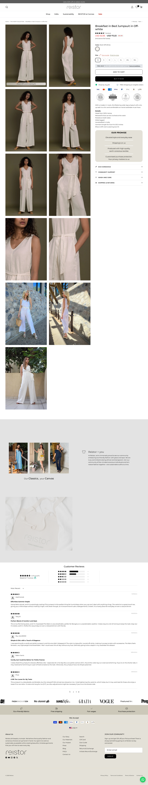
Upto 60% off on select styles (74, 2)
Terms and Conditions (117, 775)
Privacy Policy (104, 775)
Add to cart (119, 72)
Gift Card (82, 739)
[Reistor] (74, 7)
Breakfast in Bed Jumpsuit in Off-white (36, 21)
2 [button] (73, 692)
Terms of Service (129, 775)
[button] (99, 33)
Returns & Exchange (86, 748)
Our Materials (67, 739)
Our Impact (67, 742)
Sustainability (68, 14)
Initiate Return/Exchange (88, 751)
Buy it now (119, 79)
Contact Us (66, 754)
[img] (15, 594)
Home (7, 21)
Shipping (82, 745)
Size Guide (83, 742)
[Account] (131, 7)
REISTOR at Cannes (86, 14)
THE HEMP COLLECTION (17, 21)
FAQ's (65, 751)
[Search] (6, 7)
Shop (48, 14)
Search (81, 737)
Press (64, 745)
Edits (56, 14)
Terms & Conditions (134, 66)
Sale (100, 14)
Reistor (11, 775)
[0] (137, 7)
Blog (64, 748)
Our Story (66, 737)
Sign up (110, 756)
